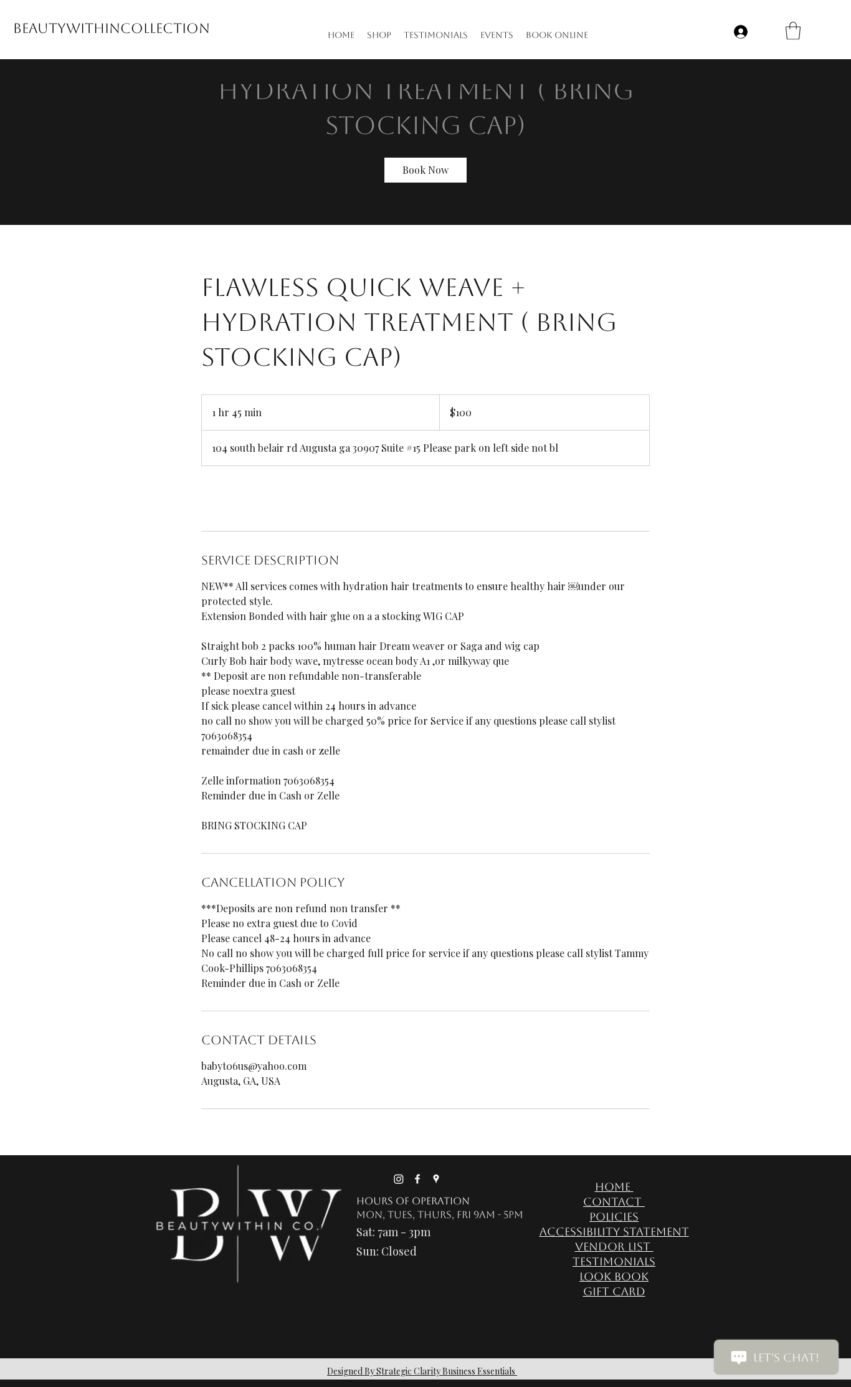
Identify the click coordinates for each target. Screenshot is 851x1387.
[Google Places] (436, 1179)
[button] (793, 31)
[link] (425, 170)
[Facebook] (417, 1179)
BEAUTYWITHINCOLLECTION (111, 28)
